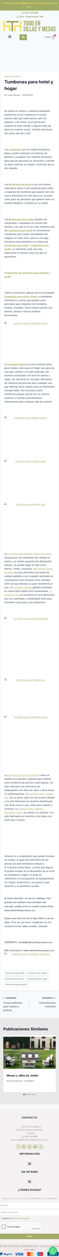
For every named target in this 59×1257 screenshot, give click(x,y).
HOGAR (7, 76)
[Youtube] (35, 1146)
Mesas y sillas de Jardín (22, 1075)
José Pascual (13, 95)
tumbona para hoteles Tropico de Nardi (29, 553)
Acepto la (15, 1218)
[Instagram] (18, 1146)
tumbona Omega (22, 587)
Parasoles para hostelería (47, 1002)
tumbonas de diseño (37, 973)
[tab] (24, 1094)
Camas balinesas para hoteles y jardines (12, 1004)
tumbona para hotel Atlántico (24, 775)
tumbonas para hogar (37, 979)
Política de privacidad (20, 1218)
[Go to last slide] (7, 1063)
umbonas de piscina (21, 184)
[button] (9, 36)
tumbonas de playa (15, 979)
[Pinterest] (29, 1146)
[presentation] (29, 1052)
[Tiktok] (40, 1146)
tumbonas (15, 149)
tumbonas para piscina (16, 984)
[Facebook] (23, 1146)
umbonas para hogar (22, 219)
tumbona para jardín (15, 973)
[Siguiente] (51, 1063)
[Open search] (23, 37)
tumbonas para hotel (20, 230)
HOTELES (16, 76)
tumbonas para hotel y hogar (21, 296)
